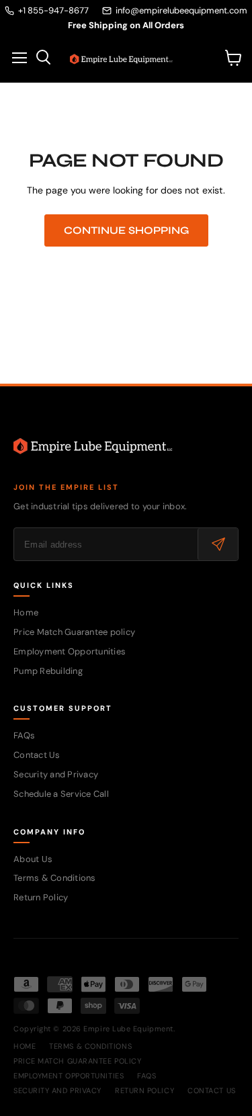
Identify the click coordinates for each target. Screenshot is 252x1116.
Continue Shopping (126, 230)
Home (25, 612)
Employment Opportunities (69, 651)
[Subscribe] (218, 544)
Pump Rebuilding (48, 671)
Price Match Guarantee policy (74, 632)
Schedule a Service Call (61, 794)
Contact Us (36, 755)
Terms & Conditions (54, 878)
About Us (32, 859)
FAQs (24, 735)
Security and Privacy (55, 774)
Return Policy (40, 897)
